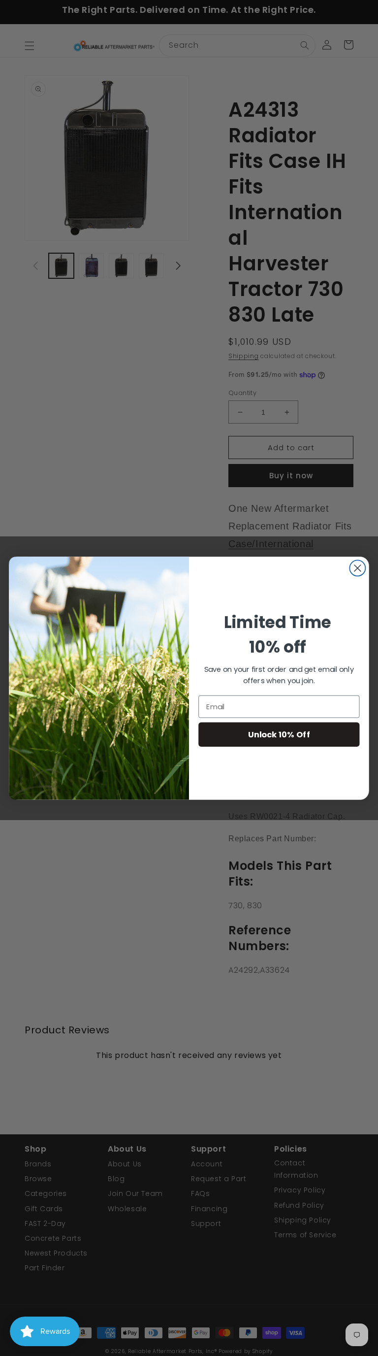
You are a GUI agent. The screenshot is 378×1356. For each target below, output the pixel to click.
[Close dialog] (357, 568)
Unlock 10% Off (279, 734)
